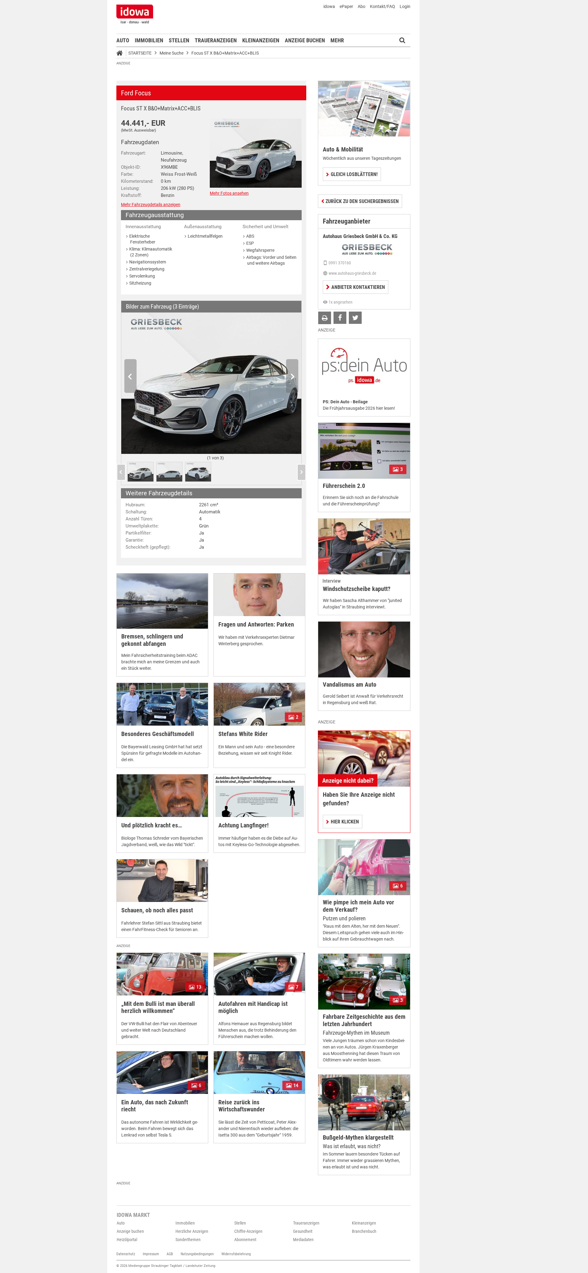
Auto (122, 40)
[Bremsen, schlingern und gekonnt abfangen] (162, 601)
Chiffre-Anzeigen (248, 1231)
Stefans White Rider (243, 734)
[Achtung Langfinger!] (259, 795)
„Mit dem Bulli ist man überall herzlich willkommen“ (158, 1007)
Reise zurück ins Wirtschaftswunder (241, 1106)
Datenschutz (125, 1254)
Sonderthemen (188, 1239)
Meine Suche (171, 53)
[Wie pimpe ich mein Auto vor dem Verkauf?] (363, 867)
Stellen (179, 40)
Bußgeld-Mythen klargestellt (358, 1137)
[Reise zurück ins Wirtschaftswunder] (259, 1072)
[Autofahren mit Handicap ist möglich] (259, 974)
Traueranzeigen (216, 40)
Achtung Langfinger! (243, 825)
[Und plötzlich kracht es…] (162, 795)
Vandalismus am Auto (349, 684)
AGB (170, 1254)
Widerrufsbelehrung (236, 1254)
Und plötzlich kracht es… (151, 825)
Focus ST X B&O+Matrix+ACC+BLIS (225, 53)
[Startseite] (121, 54)
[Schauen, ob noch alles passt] (162, 880)
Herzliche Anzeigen (191, 1231)
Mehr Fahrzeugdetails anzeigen (150, 204)
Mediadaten (303, 1239)
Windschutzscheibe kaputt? (356, 588)
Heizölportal (127, 1239)
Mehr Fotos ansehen (229, 193)
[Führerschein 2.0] (363, 450)
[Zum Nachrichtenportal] (134, 14)
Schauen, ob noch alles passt (157, 910)
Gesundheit (302, 1231)
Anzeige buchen (305, 40)
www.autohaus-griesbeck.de (352, 273)
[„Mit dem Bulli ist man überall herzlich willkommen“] (162, 974)
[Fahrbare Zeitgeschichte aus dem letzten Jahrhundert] (363, 981)
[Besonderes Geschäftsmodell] (162, 704)
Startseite (140, 53)
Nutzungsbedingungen (197, 1254)
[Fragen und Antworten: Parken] (259, 594)
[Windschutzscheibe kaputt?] (363, 546)
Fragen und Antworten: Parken (256, 624)
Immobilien (149, 40)
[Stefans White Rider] (259, 704)
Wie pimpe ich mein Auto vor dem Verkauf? (358, 906)
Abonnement (245, 1239)
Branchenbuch (364, 1231)
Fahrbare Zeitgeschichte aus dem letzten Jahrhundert (364, 1020)
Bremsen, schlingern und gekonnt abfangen (152, 640)
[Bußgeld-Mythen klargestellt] (363, 1102)
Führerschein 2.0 (344, 485)
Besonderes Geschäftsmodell (157, 734)
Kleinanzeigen (260, 40)
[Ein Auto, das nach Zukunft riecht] (162, 1072)
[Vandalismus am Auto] (363, 649)
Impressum (151, 1254)
